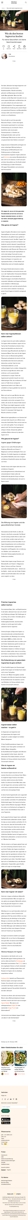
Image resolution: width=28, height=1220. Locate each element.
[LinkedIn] (16, 1099)
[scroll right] (26, 1058)
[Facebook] (2, 1099)
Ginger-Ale (14, 1005)
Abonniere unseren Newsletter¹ (9, 1103)
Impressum (4, 1155)
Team (2, 1138)
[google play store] (14, 1123)
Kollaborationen (5, 1140)
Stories (3, 8)
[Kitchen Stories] (14, 2)
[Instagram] (5, 1099)
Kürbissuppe (19, 961)
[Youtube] (11, 1099)
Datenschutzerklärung (7, 1158)
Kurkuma (6, 157)
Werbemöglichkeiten (6, 1180)
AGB (2, 1157)
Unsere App (4, 1142)
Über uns (3, 1136)
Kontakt (3, 1162)
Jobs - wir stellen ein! (6, 1134)
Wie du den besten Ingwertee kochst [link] (14, 8)
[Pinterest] (13, 1099)
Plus (3, 1144)
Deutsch (3, 1170)
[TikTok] (8, 1099)
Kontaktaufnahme (6, 1184)
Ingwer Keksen (5, 1003)
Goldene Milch (5, 978)
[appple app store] (14, 1119)
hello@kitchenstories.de (14, 1201)
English (9, 1170)
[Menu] (2, 2)
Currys (20, 963)
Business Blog (5, 1182)
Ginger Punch (12, 1008)
